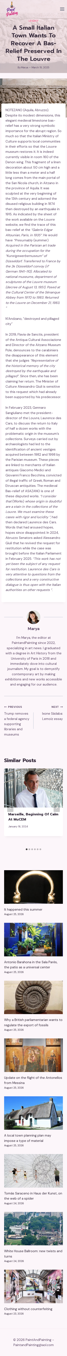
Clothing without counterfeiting (28, 1309)
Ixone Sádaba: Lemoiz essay (52, 713)
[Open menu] (62, 9)
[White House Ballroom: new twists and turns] (33, 1228)
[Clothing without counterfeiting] (33, 1286)
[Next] (57, 807)
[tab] (26, 849)
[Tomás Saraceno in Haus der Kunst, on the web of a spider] (33, 1170)
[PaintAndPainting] (11, 9)
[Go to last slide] (10, 807)
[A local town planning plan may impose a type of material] (33, 1113)
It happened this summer (23, 909)
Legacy (33, 20)
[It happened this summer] (33, 887)
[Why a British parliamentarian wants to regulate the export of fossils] (33, 997)
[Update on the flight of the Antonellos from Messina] (33, 1055)
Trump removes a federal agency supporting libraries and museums (16, 720)
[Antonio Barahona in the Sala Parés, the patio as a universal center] (33, 939)
